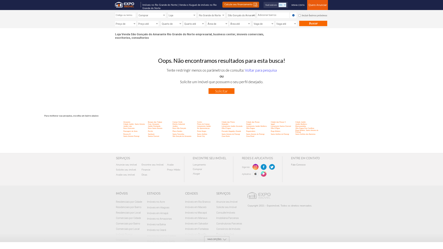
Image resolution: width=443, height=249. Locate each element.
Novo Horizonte (129, 128)
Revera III (127, 134)
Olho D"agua (226, 128)
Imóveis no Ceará (156, 230)
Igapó (273, 124)
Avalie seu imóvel (125, 174)
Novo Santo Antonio (155, 128)
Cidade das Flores (228, 122)
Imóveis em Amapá (157, 213)
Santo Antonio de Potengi (231, 134)
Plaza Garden (177, 131)
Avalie (170, 164)
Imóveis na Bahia (156, 224)
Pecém (150, 131)
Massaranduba (300, 126)
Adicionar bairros (267, 15)
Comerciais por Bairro (128, 223)
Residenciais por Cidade (129, 201)
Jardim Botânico (301, 124)
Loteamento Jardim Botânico (256, 126)
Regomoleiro (250, 131)
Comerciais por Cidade (128, 218)
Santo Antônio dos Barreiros (305, 134)
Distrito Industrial (179, 124)
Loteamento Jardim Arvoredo (232, 126)
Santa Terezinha (178, 134)
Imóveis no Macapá (196, 212)
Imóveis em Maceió (195, 207)
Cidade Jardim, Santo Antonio (134, 124)
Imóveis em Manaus (196, 218)
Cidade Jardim (300, 122)
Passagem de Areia (130, 131)
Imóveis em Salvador (196, 223)
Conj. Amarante (153, 124)
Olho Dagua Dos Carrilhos (304, 128)
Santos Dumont (153, 136)
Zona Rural (250, 136)
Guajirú (248, 124)
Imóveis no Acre (156, 201)
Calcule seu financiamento (238, 4)
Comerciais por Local (127, 229)
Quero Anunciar (318, 5)
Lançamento (199, 164)
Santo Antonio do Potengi (255, 134)
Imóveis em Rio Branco (198, 201)
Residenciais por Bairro (128, 207)
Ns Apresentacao (203, 128)
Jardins (175, 126)
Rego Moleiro (275, 131)
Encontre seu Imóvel (153, 164)
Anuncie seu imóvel (126, 164)
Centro (199, 122)
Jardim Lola (127, 126)
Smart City (201, 136)
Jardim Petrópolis (154, 126)
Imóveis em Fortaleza (197, 229)
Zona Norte (226, 136)
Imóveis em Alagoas (158, 207)
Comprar (197, 169)
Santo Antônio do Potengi (280, 134)
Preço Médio (173, 169)
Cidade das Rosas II (278, 122)
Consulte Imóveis (225, 212)
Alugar (196, 173)
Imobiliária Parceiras (227, 218)
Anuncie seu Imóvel (226, 201)
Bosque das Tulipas (155, 122)
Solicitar (221, 91)
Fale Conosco (298, 164)
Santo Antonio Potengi (131, 136)
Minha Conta (298, 5)
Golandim (225, 124)
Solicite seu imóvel (126, 169)
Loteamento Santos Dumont (281, 126)
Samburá (151, 134)
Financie (146, 169)
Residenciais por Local (128, 212)
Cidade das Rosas (253, 122)
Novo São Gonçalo (179, 128)
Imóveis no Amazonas (159, 218)
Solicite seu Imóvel (226, 207)
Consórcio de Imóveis (228, 229)
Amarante (126, 122)
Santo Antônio (202, 134)
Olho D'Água (275, 128)
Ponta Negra (201, 131)
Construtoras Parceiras (229, 223)
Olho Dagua (250, 128)
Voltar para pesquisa (261, 70)
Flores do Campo (203, 124)
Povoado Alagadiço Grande (231, 131)
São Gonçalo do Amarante (182, 136)
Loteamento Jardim (204, 126)
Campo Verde (177, 122)
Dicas (144, 174)
